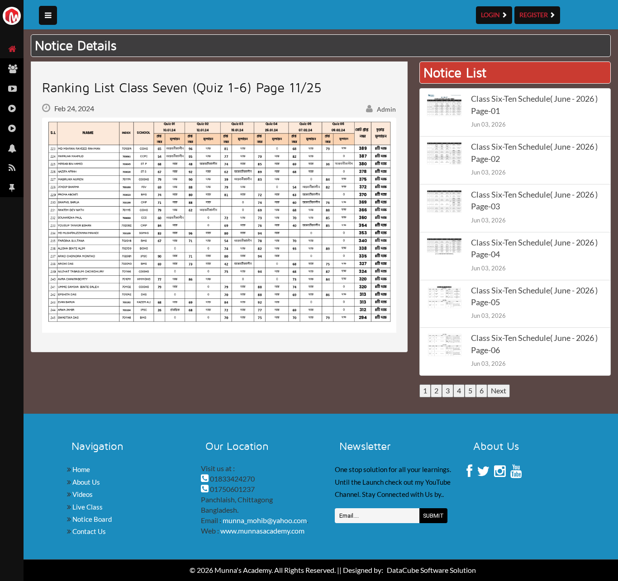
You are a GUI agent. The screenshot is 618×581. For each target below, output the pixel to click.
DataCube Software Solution (431, 570)
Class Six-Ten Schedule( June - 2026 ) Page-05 (534, 296)
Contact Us (88, 531)
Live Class (87, 507)
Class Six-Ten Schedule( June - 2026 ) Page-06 (534, 343)
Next (498, 390)
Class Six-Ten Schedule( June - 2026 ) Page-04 (534, 248)
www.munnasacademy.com (262, 530)
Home (80, 469)
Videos (82, 494)
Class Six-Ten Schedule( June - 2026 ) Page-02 (534, 152)
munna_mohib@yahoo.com (265, 520)
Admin (386, 109)
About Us (85, 482)
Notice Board (91, 519)
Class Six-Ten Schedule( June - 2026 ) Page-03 (534, 200)
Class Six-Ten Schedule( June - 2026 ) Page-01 (534, 104)
